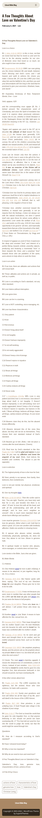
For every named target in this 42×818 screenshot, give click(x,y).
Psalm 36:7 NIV (12, 703)
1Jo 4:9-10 (6, 160)
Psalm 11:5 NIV (11, 683)
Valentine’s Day (30, 787)
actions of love (9, 782)
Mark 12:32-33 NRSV (13, 498)
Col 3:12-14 (33, 231)
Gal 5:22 (13, 188)
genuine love (8, 787)
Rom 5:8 (5, 137)
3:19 (37, 182)
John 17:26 (6, 134)
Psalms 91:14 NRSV (13, 604)
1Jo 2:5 (5, 200)
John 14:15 (23, 198)
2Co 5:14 (24, 182)
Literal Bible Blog (11, 5)
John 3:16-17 (10, 713)
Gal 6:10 (5, 231)
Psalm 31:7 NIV (8, 452)
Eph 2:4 (32, 182)
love (18, 787)
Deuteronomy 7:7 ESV (13, 592)
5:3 (11, 200)
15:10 (37, 198)
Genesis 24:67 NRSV (13, 622)
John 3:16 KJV (34, 665)
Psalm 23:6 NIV (11, 693)
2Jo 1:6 (17, 200)
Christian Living (9, 791)
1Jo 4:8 (26, 150)
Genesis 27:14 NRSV (14, 635)
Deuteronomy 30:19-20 (14, 68)
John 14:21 (28, 139)
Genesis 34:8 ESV (12, 579)
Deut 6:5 (10, 124)
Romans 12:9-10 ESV (28, 520)
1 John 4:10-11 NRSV (13, 53)
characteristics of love (27, 782)
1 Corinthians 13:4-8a (15, 396)
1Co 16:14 (18, 147)
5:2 (3, 185)
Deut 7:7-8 (16, 175)
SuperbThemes (22, 813)
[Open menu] (36, 5)
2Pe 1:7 (26, 147)
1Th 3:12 (9, 147)
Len (19, 26)
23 (33, 198)
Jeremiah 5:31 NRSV (13, 647)
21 (30, 198)
